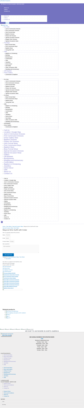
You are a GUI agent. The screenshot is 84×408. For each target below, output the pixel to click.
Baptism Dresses (10, 34)
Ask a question (6, 243)
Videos (6, 9)
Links (3, 401)
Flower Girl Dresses (11, 35)
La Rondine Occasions (5, 0)
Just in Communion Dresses (11, 182)
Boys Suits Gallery (8, 356)
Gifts (5, 51)
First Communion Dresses (12, 30)
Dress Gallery (8, 72)
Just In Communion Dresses (13, 28)
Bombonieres (9, 57)
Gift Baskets (7, 123)
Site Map (4, 404)
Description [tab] (8, 258)
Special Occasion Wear (12, 153)
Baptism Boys (9, 48)
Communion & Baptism (12, 74)
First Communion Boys (11, 46)
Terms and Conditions (9, 385)
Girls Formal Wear (10, 32)
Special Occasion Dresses (12, 37)
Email (4, 238)
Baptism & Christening (11, 53)
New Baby (8, 65)
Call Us (6, 178)
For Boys (7, 43)
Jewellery (8, 62)
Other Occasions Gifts (11, 67)
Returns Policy (7, 383)
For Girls (6, 27)
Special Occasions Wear (12, 41)
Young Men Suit (10, 50)
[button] (24, 14)
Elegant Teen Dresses (11, 39)
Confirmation (9, 58)
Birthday (8, 55)
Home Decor (9, 64)
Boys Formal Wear (10, 44)
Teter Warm (9, 226)
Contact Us (7, 11)
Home (4, 226)
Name (4, 235)
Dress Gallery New (9, 185)
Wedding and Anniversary (12, 69)
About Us (6, 7)
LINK (42, 338)
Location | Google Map (10, 180)
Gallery (6, 201)
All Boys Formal (7, 358)
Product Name (6, 241)
